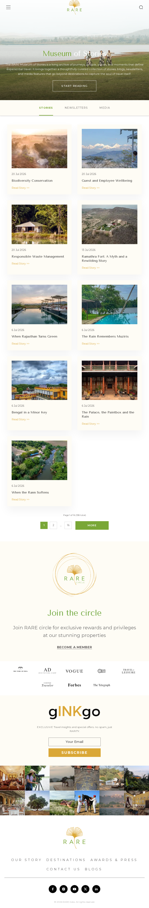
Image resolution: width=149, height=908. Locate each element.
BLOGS (93, 869)
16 (68, 525)
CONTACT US (63, 869)
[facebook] (53, 889)
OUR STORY (26, 860)
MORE (92, 525)
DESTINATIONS (66, 860)
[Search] (141, 7)
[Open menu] (8, 7)
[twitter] (85, 889)
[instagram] (64, 889)
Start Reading (74, 86)
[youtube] (74, 889)
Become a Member (74, 647)
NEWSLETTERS (76, 107)
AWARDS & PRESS (114, 860)
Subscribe (74, 752)
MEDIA (104, 107)
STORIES (46, 107)
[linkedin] (96, 889)
